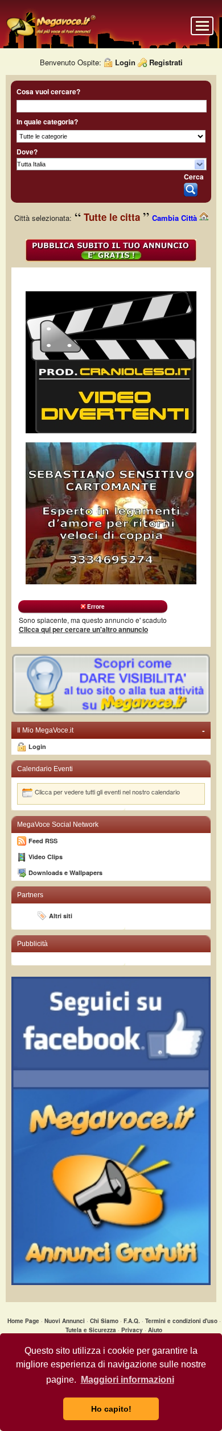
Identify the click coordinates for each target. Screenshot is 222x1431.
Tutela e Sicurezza (90, 1330)
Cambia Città (175, 217)
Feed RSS (42, 840)
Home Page (23, 1321)
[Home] (51, 34)
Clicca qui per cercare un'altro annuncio (83, 629)
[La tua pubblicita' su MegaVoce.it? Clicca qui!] (111, 713)
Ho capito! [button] (111, 1408)
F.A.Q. (132, 1321)
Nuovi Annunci (64, 1321)
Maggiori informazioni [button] (127, 1379)
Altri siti (60, 915)
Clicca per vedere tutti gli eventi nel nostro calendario (107, 791)
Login (125, 62)
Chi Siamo (104, 1321)
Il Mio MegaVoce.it (111, 730)
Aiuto (155, 1330)
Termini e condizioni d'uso (181, 1321)
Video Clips (45, 856)
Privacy (132, 1330)
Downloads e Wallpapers (65, 872)
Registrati (166, 62)
